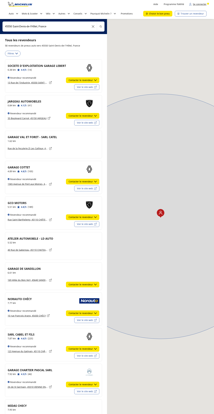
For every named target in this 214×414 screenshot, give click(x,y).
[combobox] (53, 27)
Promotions (127, 13)
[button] (93, 26)
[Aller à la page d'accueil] (20, 4)
